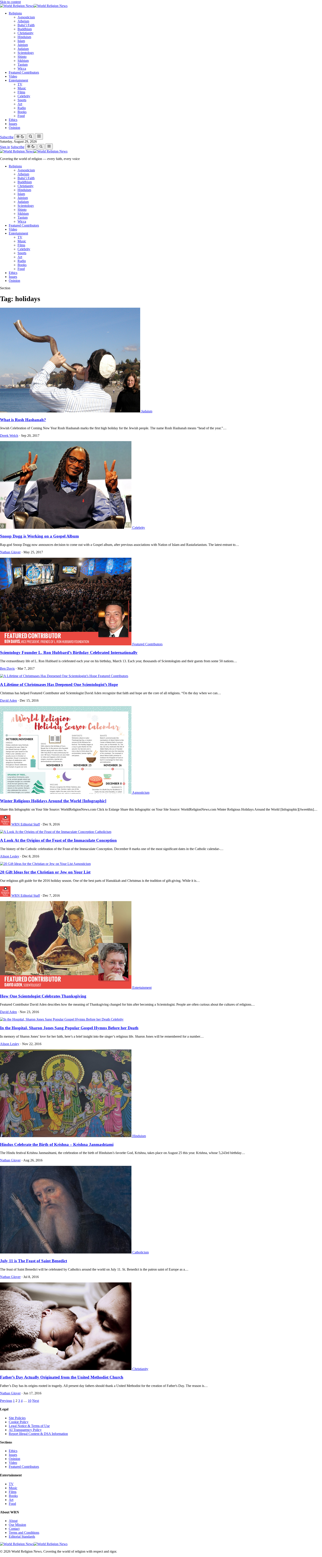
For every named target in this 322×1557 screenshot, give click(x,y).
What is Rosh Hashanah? (23, 419)
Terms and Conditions (24, 1532)
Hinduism (24, 37)
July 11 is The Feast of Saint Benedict (33, 1261)
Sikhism (23, 60)
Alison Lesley (9, 856)
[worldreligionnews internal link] (33, 6)
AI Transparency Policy (25, 1430)
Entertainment (18, 80)
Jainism (23, 45)
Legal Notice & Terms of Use (29, 1426)
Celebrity (24, 96)
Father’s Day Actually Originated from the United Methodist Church (61, 1377)
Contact (14, 1528)
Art (20, 104)
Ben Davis (7, 668)
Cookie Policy (18, 1422)
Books (22, 112)
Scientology (26, 53)
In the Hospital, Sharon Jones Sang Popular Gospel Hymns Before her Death (69, 1028)
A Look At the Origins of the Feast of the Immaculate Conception (58, 840)
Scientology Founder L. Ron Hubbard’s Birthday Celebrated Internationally (69, 652)
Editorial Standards (22, 1536)
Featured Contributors (24, 72)
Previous (6, 1401)
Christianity (26, 33)
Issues (13, 124)
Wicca (22, 68)
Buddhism (25, 29)
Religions (15, 13)
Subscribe (7, 137)
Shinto (22, 57)
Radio (22, 108)
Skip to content (10, 2)
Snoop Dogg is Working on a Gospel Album (39, 536)
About (13, 1521)
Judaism (23, 49)
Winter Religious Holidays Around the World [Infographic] (53, 801)
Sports (22, 100)
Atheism (23, 21)
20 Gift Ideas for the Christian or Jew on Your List (45, 872)
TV (20, 84)
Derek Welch (9, 435)
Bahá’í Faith (26, 25)
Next (35, 1401)
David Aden (8, 700)
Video (13, 76)
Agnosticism (26, 17)
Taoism (23, 64)
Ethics (13, 120)
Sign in (5, 147)
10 (29, 1401)
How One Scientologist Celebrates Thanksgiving (43, 996)
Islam (21, 41)
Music (22, 88)
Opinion (14, 128)
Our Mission (17, 1525)
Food (21, 116)
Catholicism (103, 832)
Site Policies (17, 1418)
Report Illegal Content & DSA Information (38, 1434)
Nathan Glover (10, 552)
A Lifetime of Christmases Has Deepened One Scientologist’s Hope (59, 684)
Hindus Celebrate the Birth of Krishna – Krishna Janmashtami (56, 1144)
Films (21, 92)
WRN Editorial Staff (25, 824)
